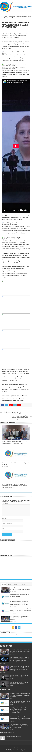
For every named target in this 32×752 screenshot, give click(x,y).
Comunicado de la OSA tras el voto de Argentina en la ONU (20, 701)
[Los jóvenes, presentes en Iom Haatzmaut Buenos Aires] (4, 677)
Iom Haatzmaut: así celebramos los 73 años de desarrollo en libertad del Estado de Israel (20, 618)
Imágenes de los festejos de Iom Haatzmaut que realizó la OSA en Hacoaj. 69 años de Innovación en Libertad (19, 669)
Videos (21, 30)
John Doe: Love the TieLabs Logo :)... (14, 736)
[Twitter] (19, 627)
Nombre (4, 518)
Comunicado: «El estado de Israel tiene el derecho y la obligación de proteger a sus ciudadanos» (19, 417)
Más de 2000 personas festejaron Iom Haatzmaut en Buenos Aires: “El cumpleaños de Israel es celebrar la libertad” (19, 660)
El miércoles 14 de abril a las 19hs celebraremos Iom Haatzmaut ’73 (12, 413)
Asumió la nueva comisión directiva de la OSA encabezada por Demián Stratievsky (15, 442)
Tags (23, 584)
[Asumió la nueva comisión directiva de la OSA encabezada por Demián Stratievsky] (4, 652)
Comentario (5, 503)
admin (4, 30)
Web (3, 528)
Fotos (6, 16)
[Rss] (13, 627)
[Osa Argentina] (16, 7)
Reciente (4, 584)
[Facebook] (16, 627)
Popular (10, 584)
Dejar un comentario (8, 31)
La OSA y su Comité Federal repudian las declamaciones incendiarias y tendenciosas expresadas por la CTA (14, 485)
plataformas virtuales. (14, 37)
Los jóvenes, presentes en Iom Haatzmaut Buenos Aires (19, 676)
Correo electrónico (7, 523)
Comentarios (17, 584)
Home (1, 16)
